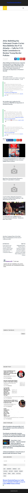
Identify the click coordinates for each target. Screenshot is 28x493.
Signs (13, 473)
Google (5, 471)
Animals (14, 468)
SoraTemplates (14, 491)
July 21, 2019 (21, 120)
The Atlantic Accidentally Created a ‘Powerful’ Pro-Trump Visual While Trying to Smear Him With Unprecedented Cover (14, 435)
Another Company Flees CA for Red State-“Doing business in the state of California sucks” (12, 238)
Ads (4, 468)
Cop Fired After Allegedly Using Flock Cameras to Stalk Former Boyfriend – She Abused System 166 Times (13, 198)
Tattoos (18, 473)
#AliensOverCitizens (19, 117)
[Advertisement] (14, 26)
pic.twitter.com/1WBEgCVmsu (10, 92)
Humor (16, 471)
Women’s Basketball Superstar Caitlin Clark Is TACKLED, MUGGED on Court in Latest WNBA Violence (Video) (14, 160)
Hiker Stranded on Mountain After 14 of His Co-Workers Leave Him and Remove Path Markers (13, 428)
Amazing (9, 468)
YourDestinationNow (14, 2)
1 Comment (5, 59)
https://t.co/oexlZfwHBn (9, 132)
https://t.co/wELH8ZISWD (9, 118)
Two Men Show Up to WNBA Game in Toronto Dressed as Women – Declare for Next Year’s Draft (13, 218)
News (4, 140)
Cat (19, 468)
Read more (10, 378)
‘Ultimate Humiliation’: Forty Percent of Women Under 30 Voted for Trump (14, 452)
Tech (5, 475)
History (11, 471)
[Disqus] (14, 277)
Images (20, 471)
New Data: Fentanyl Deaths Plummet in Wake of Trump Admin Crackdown (12, 179)
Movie (5, 473)
